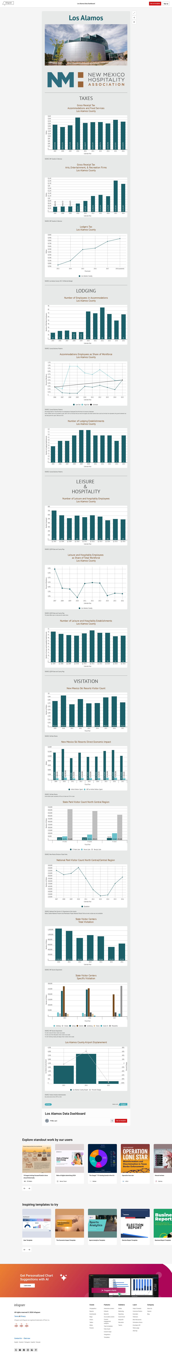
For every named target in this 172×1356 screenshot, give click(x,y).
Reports (91, 1311)
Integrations (107, 1334)
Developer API (136, 1325)
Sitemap (135, 1330)
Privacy (23, 1316)
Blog (148, 1314)
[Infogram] (8, 3)
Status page (136, 1328)
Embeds (106, 1311)
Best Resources (137, 1319)
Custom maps (107, 1331)
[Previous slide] (24, 1188)
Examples (135, 1314)
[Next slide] (29, 1188)
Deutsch (21, 1342)
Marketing (121, 1311)
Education (121, 1322)
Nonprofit (120, 1319)
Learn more (27, 1285)
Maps (91, 1317)
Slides (91, 1325)
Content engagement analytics (107, 1321)
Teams (120, 1325)
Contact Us (18, 1338)
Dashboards (92, 1314)
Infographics (92, 1308)
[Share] (134, 17)
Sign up (166, 3)
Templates (107, 1337)
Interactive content (109, 1308)
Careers (149, 1311)
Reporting (120, 1314)
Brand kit (106, 1314)
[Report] (134, 22)
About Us (149, 1308)
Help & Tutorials (137, 1308)
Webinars (135, 1317)
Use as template (155, 3)
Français (38, 1342)
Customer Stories (137, 1311)
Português (27, 1342)
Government (121, 1317)
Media (120, 1308)
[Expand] (134, 13)
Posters (91, 1328)
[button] (86, 276)
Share (48, 1104)
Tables (91, 1322)
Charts (91, 1319)
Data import (107, 1329)
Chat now (27, 1338)
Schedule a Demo (137, 1322)
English (16, 1342)
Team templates (108, 1326)
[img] (55, 137)
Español (33, 1342)
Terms (16, 1316)
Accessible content (109, 1317)
